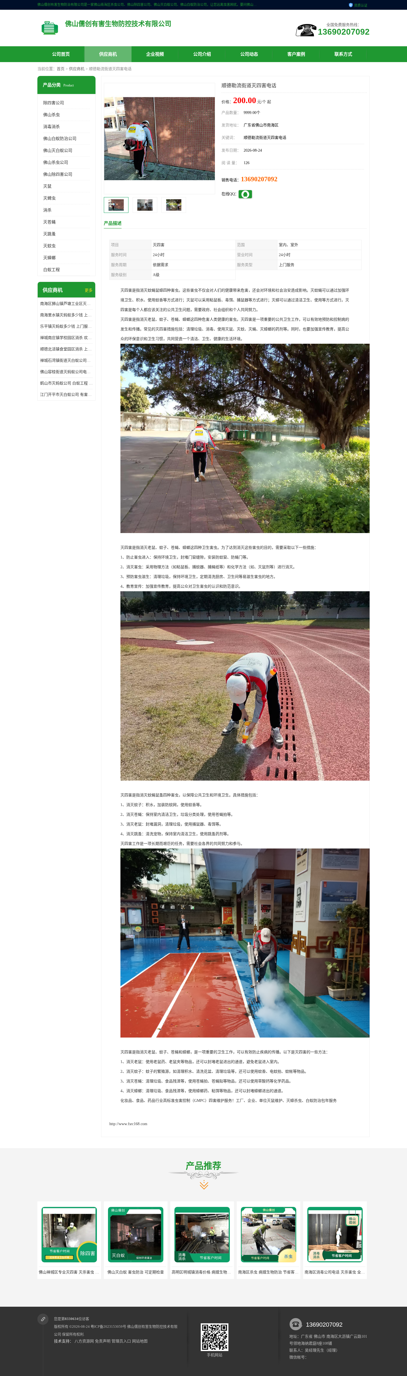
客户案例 (296, 54)
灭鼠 (47, 186)
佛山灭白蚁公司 (57, 150)
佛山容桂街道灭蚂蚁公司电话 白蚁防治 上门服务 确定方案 (66, 372)
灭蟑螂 (49, 258)
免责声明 (102, 1341)
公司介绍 (202, 54)
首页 (61, 69)
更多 (88, 290)
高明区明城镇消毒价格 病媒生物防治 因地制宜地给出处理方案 (158, 1272)
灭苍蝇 (49, 222)
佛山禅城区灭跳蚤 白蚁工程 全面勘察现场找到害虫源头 (352, 1272)
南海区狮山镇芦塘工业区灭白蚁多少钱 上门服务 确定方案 (66, 304)
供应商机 (108, 54)
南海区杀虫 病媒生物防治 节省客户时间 (206, 1272)
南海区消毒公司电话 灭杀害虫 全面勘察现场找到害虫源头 (287, 1272)
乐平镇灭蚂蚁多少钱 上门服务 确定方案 (66, 326)
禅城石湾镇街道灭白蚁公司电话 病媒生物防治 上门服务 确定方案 (66, 360)
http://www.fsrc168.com (128, 1124)
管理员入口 (121, 1341)
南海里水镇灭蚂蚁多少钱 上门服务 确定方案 (66, 315)
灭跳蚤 (49, 234)
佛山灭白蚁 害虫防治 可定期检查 (69, 1272)
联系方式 (343, 54)
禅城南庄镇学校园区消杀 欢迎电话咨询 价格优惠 (66, 338)
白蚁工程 (51, 269)
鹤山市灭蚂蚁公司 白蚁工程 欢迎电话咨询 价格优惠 (66, 383)
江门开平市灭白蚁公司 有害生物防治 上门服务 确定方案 (66, 395)
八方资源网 (84, 1341)
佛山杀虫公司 (55, 162)
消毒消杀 (51, 126)
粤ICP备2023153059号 (108, 1326)
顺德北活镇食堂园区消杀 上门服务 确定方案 (66, 349)
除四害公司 (53, 103)
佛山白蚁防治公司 (59, 138)
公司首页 (61, 54)
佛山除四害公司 (57, 174)
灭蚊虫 (49, 246)
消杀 (47, 210)
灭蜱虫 (49, 198)
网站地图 (140, 1341)
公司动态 (249, 54)
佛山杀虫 (51, 115)
